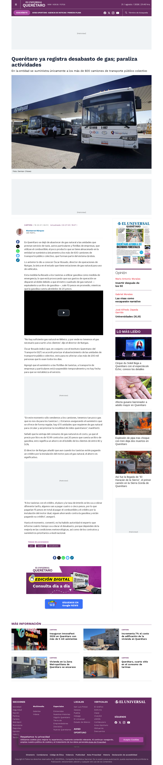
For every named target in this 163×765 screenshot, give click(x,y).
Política (16, 716)
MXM (49, 4)
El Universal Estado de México (82, 720)
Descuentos (99, 731)
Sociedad (17, 707)
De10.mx (98, 710)
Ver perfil (31, 233)
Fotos (62, 4)
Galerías (37, 711)
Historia (106, 755)
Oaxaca (77, 710)
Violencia (70, 755)
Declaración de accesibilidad (124, 755)
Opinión (121, 273)
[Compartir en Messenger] (18, 255)
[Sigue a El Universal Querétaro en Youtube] (118, 13)
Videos (55, 4)
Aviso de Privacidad (97, 742)
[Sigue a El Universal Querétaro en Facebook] (106, 13)
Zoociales (57, 727)
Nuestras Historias (61, 714)
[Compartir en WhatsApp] (18, 251)
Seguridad (17, 710)
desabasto (53, 546)
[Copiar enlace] (18, 260)
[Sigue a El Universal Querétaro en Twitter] (110, 13)
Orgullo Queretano (61, 717)
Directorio (30, 755)
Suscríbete (22, 13)
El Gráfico (98, 707)
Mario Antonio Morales (127, 278)
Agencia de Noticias (57, 13)
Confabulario (100, 722)
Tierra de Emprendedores (60, 722)
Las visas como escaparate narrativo (128, 300)
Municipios (17, 725)
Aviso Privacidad (94, 755)
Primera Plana (74, 13)
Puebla (77, 713)
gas (31, 546)
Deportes (17, 728)
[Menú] (16, 4)
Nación (16, 713)
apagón (41, 546)
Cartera (28, 225)
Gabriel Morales (124, 294)
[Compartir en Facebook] (18, 242)
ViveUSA (98, 716)
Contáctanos (42, 755)
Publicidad (80, 755)
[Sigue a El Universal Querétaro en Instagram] (114, 13)
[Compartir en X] (18, 246)
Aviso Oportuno (39, 13)
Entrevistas (58, 711)
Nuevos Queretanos (62, 730)
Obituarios (99, 728)
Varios (76, 747)
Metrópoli (17, 722)
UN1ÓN (97, 719)
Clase (96, 713)
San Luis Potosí (81, 707)
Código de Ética (57, 755)
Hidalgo (77, 716)
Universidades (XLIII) (128, 316)
